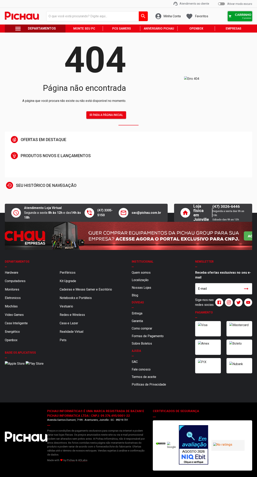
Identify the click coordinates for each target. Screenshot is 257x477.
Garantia (137, 321)
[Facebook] (218, 302)
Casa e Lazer (69, 323)
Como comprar (142, 328)
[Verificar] (160, 444)
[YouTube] (247, 302)
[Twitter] (238, 302)
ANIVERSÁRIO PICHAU (159, 28)
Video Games (14, 315)
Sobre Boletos (142, 343)
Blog (135, 295)
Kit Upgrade (68, 281)
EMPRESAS (233, 28)
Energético (12, 332)
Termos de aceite (144, 377)
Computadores (15, 281)
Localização (140, 280)
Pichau (71, 460)
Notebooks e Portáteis (76, 298)
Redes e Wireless (72, 315)
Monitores (12, 289)
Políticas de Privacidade (149, 384)
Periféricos (67, 272)
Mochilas (11, 306)
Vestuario (66, 306)
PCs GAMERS (121, 28)
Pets (63, 340)
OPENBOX (196, 28)
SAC (135, 362)
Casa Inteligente (16, 323)
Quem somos (141, 272)
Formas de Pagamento (148, 336)
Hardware (11, 272)
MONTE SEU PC (84, 28)
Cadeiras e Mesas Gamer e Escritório (86, 289)
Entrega (137, 313)
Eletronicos (13, 298)
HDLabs (82, 460)
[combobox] (96, 16)
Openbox (11, 340)
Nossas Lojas (141, 288)
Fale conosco (141, 369)
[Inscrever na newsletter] (246, 288)
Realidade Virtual (71, 332)
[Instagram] (228, 302)
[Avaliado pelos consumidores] (193, 445)
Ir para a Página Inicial (106, 115)
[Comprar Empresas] (128, 236)
